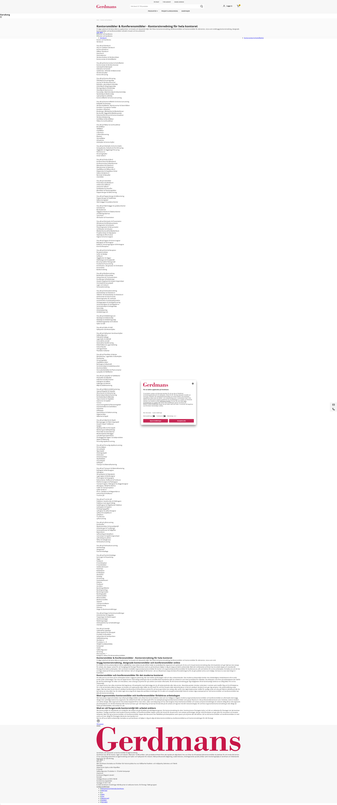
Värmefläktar (101, 138)
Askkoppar (100, 410)
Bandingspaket (101, 594)
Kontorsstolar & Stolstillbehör (254, 38)
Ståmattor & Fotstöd (103, 69)
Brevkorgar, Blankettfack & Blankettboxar (110, 111)
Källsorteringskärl (102, 200)
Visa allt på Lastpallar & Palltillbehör (108, 376)
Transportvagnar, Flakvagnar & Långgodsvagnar (112, 484)
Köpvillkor (116, 767)
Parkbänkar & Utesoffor (104, 188)
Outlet (99, 648)
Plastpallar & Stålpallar (104, 378)
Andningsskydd (102, 453)
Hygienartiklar (101, 414)
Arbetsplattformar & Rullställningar (108, 623)
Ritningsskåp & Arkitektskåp (106, 88)
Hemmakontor (101, 55)
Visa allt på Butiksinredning (105, 273)
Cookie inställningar (103, 787)
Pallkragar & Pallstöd (103, 383)
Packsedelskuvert (102, 580)
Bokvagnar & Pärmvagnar (105, 242)
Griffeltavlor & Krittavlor (105, 229)
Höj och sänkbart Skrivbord (106, 48)
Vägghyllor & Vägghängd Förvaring (108, 150)
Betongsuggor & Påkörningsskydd (108, 422)
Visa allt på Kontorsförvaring (106, 78)
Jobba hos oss (134, 763)
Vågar (98, 559)
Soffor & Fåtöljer (102, 254)
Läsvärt (111, 775)
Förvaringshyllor (102, 154)
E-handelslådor (102, 565)
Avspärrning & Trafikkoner (105, 424)
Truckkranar (101, 517)
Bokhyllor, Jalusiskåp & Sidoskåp (107, 84)
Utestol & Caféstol (102, 186)
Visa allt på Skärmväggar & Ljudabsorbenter (111, 206)
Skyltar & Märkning (103, 439)
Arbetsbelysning (102, 310)
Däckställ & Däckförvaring (105, 343)
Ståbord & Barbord (103, 173)
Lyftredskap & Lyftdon (104, 538)
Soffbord (99, 256)
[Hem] (110, 6)
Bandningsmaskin (102, 592)
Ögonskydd (100, 451)
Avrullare (100, 586)
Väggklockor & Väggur (104, 258)
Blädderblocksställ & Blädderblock (108, 231)
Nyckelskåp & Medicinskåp (105, 94)
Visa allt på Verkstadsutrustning (107, 546)
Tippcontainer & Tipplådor (105, 399)
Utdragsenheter (102, 349)
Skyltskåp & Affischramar (105, 235)
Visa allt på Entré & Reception (106, 250)
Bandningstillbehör (103, 588)
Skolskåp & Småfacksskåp (105, 318)
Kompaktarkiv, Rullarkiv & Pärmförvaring (110, 148)
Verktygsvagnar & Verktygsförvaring (108, 302)
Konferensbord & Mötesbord (106, 161)
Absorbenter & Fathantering (106, 393)
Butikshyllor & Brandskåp (105, 275)
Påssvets (99, 607)
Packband (100, 584)
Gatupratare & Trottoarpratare (107, 277)
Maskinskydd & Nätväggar (105, 434)
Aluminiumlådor (102, 368)
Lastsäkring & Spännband (105, 435)
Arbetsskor (100, 455)
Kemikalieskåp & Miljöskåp (105, 397)
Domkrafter (100, 524)
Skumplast (100, 574)
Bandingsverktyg (102, 590)
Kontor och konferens (104, 40)
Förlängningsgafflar (103, 509)
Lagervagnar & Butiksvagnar (106, 476)
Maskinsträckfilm (102, 600)
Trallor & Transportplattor (105, 488)
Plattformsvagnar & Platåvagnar (107, 482)
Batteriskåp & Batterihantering (107, 395)
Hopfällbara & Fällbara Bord (106, 169)
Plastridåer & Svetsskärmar (106, 432)
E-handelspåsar (102, 563)
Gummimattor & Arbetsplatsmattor (108, 300)
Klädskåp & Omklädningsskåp (106, 320)
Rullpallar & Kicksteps (104, 103)
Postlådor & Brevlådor (104, 634)
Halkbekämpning (102, 638)
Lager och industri (103, 285)
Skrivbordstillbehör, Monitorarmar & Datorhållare (113, 105)
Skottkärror (100, 640)
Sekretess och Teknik (170, 763)
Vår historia (126, 763)
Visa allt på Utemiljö (103, 629)
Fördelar (118, 763)
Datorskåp (100, 308)
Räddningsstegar (102, 621)
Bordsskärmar (101, 210)
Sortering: (100, 652)
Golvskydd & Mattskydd (104, 67)
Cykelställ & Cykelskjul (104, 630)
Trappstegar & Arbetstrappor (106, 617)
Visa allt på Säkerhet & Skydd (106, 420)
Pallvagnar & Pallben (103, 381)
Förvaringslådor (102, 360)
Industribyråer (101, 347)
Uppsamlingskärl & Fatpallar (106, 391)
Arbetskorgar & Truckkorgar (106, 528)
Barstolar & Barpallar (103, 175)
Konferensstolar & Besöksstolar (107, 163)
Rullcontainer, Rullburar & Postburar (109, 480)
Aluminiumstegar (102, 619)
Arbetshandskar (102, 457)
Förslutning (100, 578)
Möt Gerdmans (102, 763)
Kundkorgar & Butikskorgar (106, 279)
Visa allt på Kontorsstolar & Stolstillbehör (110, 63)
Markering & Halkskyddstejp (106, 430)
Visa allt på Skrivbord (103, 46)
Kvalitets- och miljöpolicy (155, 763)
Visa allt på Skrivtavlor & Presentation (109, 221)
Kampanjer (185, 11)
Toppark (99, 601)
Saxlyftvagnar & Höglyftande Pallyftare (109, 505)
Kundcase (100, 775)
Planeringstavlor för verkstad (106, 298)
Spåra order (109, 767)
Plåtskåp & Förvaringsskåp (105, 80)
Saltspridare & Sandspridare (106, 636)
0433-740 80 (113, 779)
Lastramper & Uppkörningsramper (108, 536)
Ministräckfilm (101, 598)
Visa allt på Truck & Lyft (104, 499)
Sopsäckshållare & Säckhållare (107, 407)
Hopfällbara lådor (102, 362)
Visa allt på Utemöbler (104, 181)
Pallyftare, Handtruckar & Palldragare (109, 501)
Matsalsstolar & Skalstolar (105, 167)
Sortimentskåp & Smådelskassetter (108, 366)
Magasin (106, 775)
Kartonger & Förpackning (105, 557)
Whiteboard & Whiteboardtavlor (107, 223)
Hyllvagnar (100, 472)
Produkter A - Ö (102, 642)
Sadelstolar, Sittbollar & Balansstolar (109, 71)
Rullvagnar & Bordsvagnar (105, 470)
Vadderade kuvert (102, 567)
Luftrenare (100, 132)
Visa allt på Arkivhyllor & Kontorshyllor (109, 146)
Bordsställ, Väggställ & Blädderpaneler (109, 113)
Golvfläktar (100, 131)
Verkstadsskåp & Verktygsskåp (107, 306)
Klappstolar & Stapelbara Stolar (107, 171)
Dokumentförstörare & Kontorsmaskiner (110, 115)
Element (99, 136)
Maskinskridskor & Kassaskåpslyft (108, 526)
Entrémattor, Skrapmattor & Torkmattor (110, 266)
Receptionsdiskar (102, 252)
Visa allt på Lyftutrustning (105, 522)
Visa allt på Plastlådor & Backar (107, 354)
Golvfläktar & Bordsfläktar (105, 119)
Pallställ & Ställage (103, 337)
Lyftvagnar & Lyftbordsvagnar (106, 511)
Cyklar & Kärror (102, 490)
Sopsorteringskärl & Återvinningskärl (109, 405)
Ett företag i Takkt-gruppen (148, 785)
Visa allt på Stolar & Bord (105, 159)
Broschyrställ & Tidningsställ (106, 262)
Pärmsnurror (101, 152)
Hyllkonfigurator (102, 335)
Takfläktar (100, 129)
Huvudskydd (101, 461)
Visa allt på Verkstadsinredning (107, 291)
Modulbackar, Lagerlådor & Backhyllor (109, 356)
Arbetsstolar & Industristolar (106, 297)
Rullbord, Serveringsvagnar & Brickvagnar (110, 244)
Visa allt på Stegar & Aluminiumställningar (110, 613)
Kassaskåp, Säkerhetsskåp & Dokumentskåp (111, 92)
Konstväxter (101, 268)
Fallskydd (100, 463)
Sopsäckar (100, 408)
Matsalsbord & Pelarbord (105, 165)
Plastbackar (100, 358)
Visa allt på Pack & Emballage (106, 555)
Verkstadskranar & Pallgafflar (106, 530)
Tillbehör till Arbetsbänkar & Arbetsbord (110, 295)
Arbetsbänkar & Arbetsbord (106, 293)
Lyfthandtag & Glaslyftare (105, 534)
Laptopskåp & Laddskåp (104, 96)
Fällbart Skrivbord (102, 51)
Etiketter (99, 582)
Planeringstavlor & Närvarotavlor (107, 227)
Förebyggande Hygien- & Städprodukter (110, 437)
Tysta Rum (100, 215)
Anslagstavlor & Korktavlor (105, 225)
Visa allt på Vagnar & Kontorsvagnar (108, 241)
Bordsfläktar (101, 127)
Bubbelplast (100, 571)
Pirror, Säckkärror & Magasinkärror (108, 491)
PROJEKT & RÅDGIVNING (169, 11)
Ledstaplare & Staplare (104, 507)
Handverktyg (101, 547)
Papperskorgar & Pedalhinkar (106, 198)
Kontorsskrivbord (102, 49)
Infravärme (100, 140)
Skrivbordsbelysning (103, 117)
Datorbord (100, 53)
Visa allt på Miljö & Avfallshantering (108, 389)
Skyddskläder (101, 459)
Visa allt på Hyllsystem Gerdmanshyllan (110, 333)
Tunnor (99, 403)
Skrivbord (103, 38)
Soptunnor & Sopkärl (103, 401)
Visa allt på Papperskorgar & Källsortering (110, 196)
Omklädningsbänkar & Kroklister (107, 322)
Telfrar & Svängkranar (104, 540)
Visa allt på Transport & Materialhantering (110, 468)
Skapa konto (101, 767)
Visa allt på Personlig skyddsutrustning (109, 445)
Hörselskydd (101, 449)
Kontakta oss (111, 763)
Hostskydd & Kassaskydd (105, 283)
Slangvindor (100, 549)
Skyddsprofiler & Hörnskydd (106, 428)
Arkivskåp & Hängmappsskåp (106, 86)
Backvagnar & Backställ (104, 364)
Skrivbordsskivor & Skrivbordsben (108, 57)
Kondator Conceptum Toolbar (106, 107)
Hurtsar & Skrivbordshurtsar (106, 82)
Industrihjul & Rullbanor (104, 493)
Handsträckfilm (102, 596)
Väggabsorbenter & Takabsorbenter (108, 212)
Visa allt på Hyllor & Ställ (105, 327)
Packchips (100, 569)
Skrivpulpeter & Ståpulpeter (106, 474)
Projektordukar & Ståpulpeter (106, 233)
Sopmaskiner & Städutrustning (107, 412)
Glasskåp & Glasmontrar (105, 90)
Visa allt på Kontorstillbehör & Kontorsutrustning (113, 102)
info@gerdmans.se (103, 779)
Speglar (99, 426)
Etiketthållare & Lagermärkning (107, 345)
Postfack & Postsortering (105, 264)
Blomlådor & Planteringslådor (106, 190)
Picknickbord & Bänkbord (105, 183)
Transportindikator (103, 603)
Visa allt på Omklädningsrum (106, 316)
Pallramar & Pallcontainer (105, 380)
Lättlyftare (100, 515)
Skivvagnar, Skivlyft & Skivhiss (106, 486)
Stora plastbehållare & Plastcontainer (109, 370)
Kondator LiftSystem (103, 109)
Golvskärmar (101, 208)
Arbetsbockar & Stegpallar (105, 615)
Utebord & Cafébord (103, 185)
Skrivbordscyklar (102, 73)
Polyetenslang (101, 605)
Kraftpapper (101, 573)
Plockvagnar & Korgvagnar (105, 478)
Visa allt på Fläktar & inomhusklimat (108, 125)
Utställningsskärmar (103, 214)
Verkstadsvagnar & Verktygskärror (108, 304)
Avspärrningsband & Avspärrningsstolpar (110, 281)
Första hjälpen (101, 447)
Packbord (100, 561)
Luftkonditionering (103, 134)
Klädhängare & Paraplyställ (105, 260)
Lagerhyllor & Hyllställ (104, 339)
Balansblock (100, 532)
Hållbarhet (142, 763)
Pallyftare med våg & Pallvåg (106, 503)
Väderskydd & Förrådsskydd (106, 632)
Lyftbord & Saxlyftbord (104, 513)
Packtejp (99, 576)
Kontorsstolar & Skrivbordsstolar (107, 65)
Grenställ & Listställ (103, 341)
